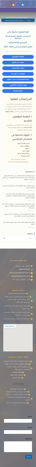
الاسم (29, 416)
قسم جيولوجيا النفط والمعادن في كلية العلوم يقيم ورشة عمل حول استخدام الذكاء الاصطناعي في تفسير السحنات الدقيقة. (18, 177)
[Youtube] (13, 5)
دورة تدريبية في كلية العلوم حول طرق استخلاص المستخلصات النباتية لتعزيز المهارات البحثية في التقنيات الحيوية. (20, 196)
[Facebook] (23, 5)
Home (29, 20)
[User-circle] (18, 5)
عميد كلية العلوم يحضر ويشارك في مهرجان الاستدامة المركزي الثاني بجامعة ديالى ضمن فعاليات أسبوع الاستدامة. (18, 206)
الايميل (29, 427)
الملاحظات (28, 439)
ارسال (29, 457)
